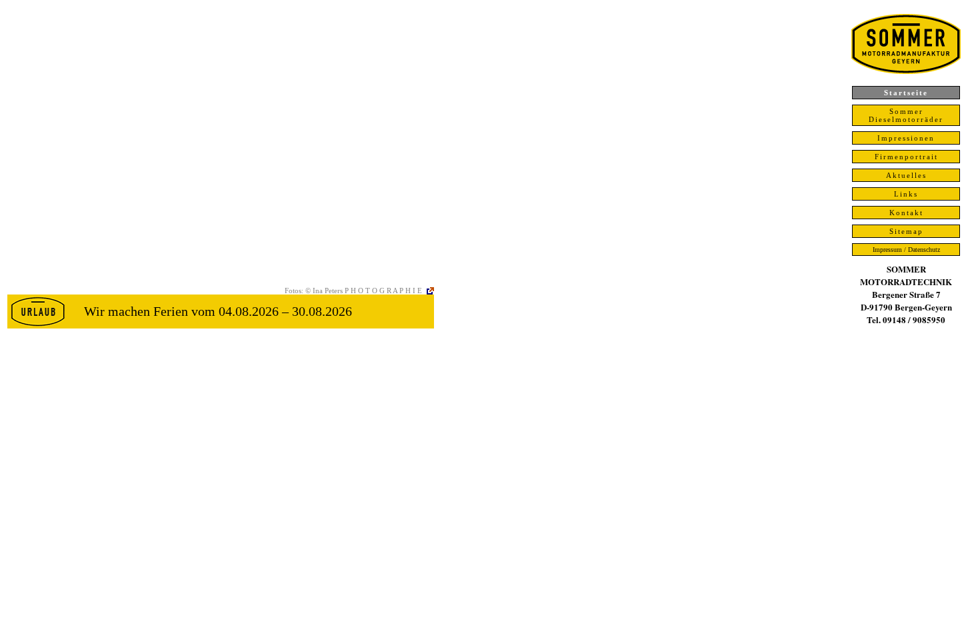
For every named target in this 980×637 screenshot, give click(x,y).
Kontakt (906, 213)
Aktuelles (906, 175)
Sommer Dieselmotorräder (906, 115)
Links (906, 194)
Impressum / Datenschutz (906, 249)
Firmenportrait (906, 157)
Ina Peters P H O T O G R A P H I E (367, 291)
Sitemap (906, 231)
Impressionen (906, 138)
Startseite (906, 93)
